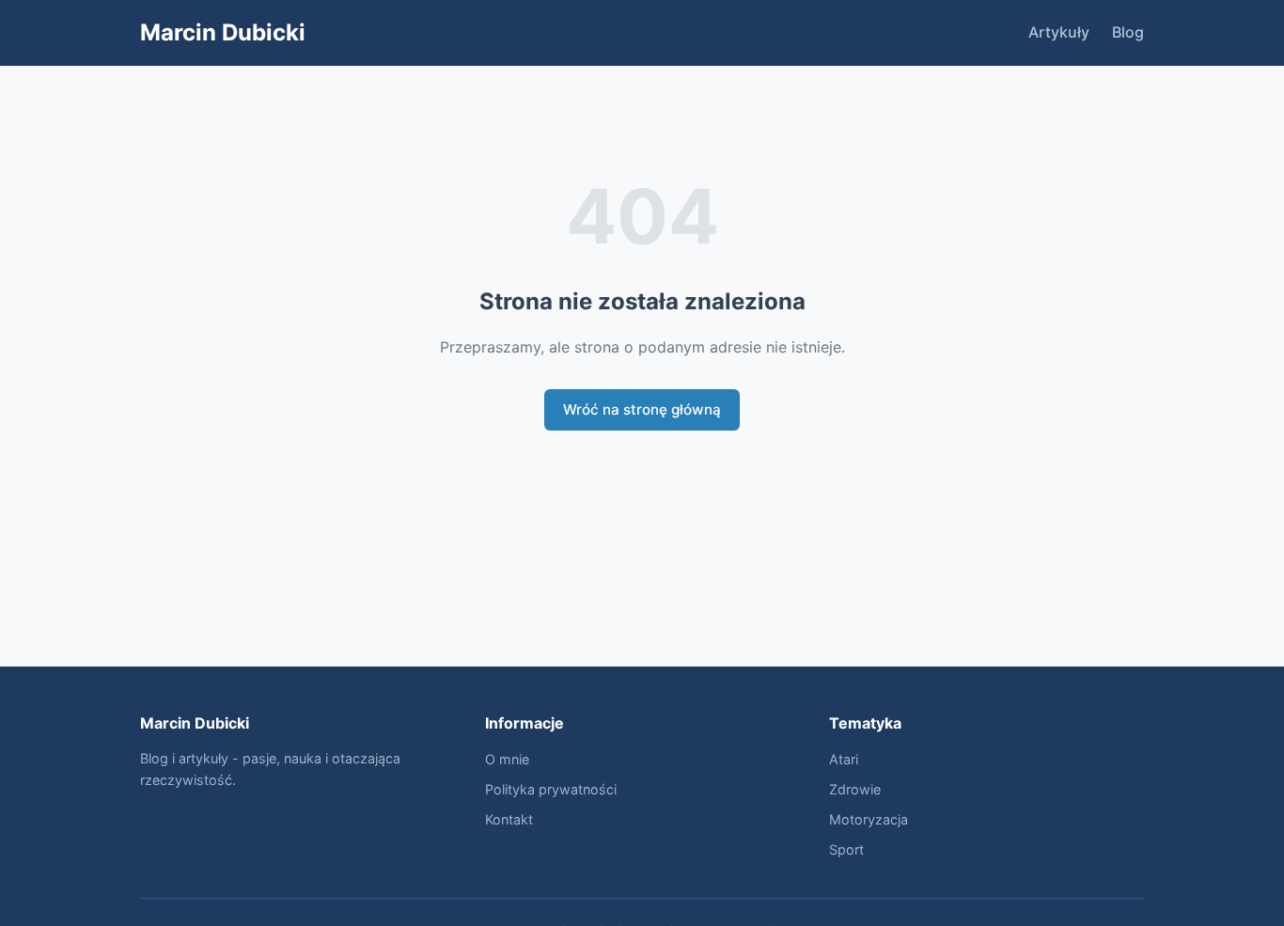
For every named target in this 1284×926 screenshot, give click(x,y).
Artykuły (1058, 32)
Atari (843, 759)
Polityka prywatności (551, 789)
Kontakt (509, 819)
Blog (1128, 32)
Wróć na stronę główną (642, 409)
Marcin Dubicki (222, 32)
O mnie (507, 759)
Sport (846, 849)
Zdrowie (855, 789)
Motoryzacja (868, 819)
